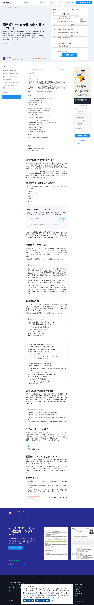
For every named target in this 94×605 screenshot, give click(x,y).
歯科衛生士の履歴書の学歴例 (11, 82)
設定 (53, 600)
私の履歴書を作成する (84, 2)
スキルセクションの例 (9, 85)
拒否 (32, 595)
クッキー (47, 597)
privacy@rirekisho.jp (52, 595)
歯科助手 (17, 514)
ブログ (60, 2)
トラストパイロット (24, 564)
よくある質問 (52, 2)
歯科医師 (24, 514)
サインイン (71, 2)
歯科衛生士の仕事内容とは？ (11, 70)
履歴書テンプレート (30, 2)
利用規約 (41, 224)
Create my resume (11, 97)
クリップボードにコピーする (59, 265)
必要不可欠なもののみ (42, 600)
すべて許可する (28, 600)
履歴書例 (42, 2)
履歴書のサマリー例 (9, 76)
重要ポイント (7, 92)
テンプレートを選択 (15, 547)
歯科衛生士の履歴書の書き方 (11, 73)
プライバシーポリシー (49, 224)
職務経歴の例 (7, 79)
